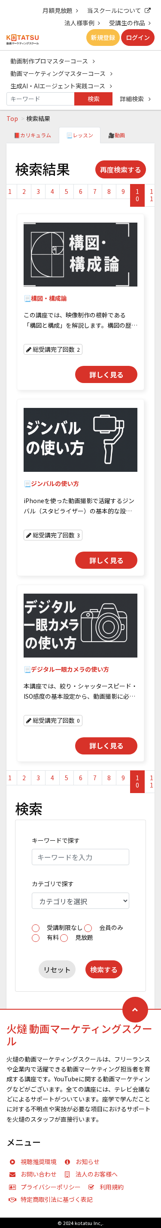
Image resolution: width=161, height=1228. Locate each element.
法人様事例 (79, 22)
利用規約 (112, 1187)
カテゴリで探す (53, 883)
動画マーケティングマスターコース (58, 73)
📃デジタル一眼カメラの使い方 (66, 669)
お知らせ (88, 1161)
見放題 (84, 937)
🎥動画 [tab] (116, 135)
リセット (57, 969)
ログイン (138, 37)
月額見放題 (58, 10)
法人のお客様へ (97, 1174)
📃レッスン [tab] (79, 135)
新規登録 (103, 37)
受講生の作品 (127, 22)
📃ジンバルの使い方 (51, 483)
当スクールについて (114, 10)
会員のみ (111, 927)
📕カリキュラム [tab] (32, 135)
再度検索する (120, 169)
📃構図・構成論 (45, 298)
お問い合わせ (39, 1174)
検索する (104, 969)
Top (12, 118)
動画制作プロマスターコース (49, 61)
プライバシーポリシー (51, 1187)
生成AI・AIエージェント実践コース (58, 85)
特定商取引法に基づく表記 (57, 1199)
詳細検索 (132, 98)
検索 (94, 98)
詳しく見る (106, 374)
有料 (53, 937)
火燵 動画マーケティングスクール (79, 1034)
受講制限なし (65, 927)
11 (151, 195)
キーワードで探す (56, 840)
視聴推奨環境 (39, 1161)
